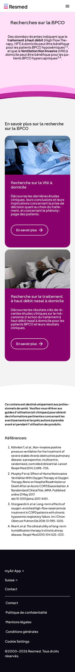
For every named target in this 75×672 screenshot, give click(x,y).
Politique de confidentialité (26, 612)
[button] (29, 230)
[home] (15, 6)
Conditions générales (22, 631)
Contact (12, 603)
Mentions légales (18, 622)
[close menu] (67, 6)
